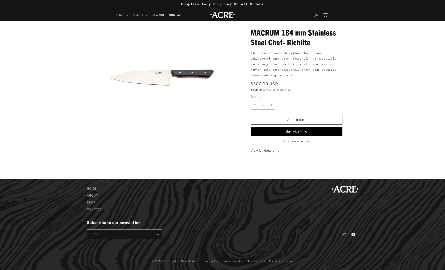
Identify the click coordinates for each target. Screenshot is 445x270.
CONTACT (94, 209)
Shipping (256, 89)
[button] (121, 15)
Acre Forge (168, 261)
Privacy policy (210, 261)
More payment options (296, 141)
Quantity (256, 96)
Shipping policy (256, 261)
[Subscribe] (157, 234)
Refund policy (189, 261)
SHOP (91, 202)
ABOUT (92, 195)
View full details (263, 150)
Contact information (281, 261)
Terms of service (232, 261)
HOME (91, 188)
